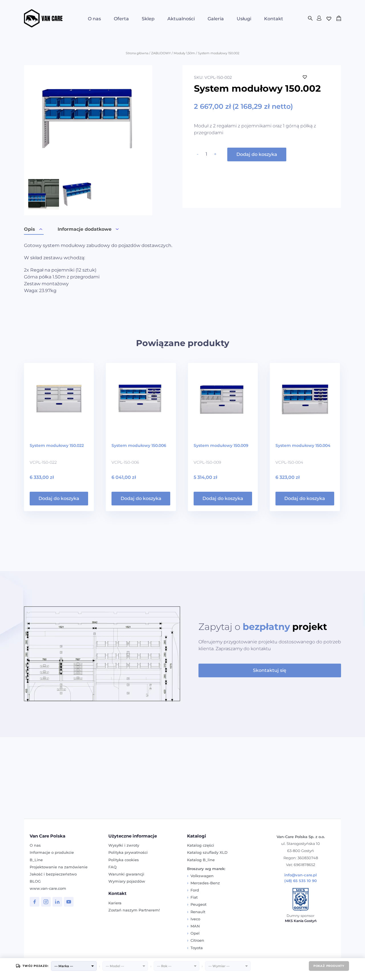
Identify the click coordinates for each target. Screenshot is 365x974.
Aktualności (181, 18)
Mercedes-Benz (205, 883)
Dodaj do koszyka (256, 154)
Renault (197, 911)
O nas (94, 18)
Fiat (194, 897)
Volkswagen (202, 875)
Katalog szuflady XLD (207, 852)
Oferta (121, 18)
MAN (195, 926)
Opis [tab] (29, 229)
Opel (195, 933)
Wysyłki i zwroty (123, 845)
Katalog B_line (201, 859)
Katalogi (196, 836)
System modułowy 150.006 (138, 445)
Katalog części (200, 845)
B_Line (36, 859)
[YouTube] (69, 902)
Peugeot (198, 904)
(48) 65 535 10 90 (300, 881)
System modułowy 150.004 (302, 445)
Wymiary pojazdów (126, 881)
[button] (305, 76)
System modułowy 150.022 (57, 445)
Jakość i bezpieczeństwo (53, 874)
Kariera (114, 903)
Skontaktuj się (269, 670)
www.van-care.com (48, 888)
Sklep (148, 18)
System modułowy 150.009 (221, 445)
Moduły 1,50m (184, 53)
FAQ (112, 867)
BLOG (35, 881)
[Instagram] (46, 902)
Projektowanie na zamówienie (59, 867)
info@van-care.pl (300, 875)
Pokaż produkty (328, 966)
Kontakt (273, 18)
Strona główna (137, 53)
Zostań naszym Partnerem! (134, 910)
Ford (194, 890)
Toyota (196, 947)
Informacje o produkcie (52, 852)
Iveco (195, 919)
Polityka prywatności (128, 852)
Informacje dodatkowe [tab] (84, 229)
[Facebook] (34, 902)
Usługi (244, 18)
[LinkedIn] (57, 902)
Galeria (216, 18)
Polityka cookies (123, 859)
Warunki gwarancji (126, 874)
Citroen (197, 940)
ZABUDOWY (161, 53)
